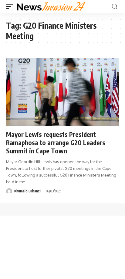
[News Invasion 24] (51, 6)
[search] (114, 6)
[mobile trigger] (11, 6)
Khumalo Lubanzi (27, 191)
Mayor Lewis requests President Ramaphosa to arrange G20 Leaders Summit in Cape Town (55, 142)
